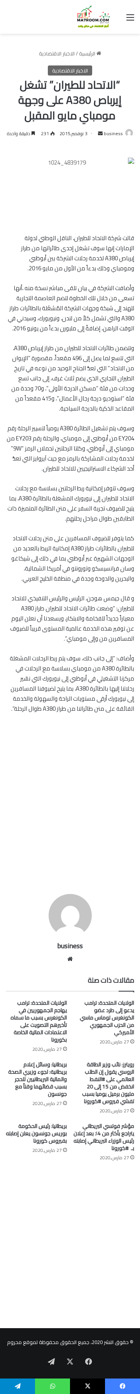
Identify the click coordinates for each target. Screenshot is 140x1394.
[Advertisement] (70, 812)
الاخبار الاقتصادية (57, 53)
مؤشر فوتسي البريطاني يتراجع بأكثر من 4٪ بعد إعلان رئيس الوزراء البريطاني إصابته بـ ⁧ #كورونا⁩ (104, 1137)
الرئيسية (87, 53)
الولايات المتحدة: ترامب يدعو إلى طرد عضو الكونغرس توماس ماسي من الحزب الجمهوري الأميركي (107, 1017)
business (113, 133)
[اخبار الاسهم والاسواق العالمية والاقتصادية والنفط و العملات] (89, 16)
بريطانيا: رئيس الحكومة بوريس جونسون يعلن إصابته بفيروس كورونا (36, 1133)
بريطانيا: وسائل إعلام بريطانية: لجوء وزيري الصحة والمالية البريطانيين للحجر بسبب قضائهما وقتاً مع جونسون (37, 1079)
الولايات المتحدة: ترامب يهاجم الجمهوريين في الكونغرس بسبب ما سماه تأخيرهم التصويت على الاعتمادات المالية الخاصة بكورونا (38, 1021)
